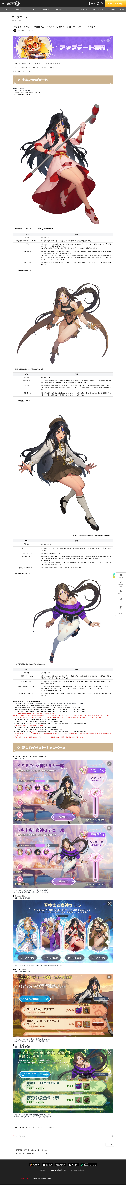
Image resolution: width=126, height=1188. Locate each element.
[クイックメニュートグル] (114, 575)
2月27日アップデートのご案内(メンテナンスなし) (31, 1150)
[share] (112, 1136)
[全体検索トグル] (102, 3)
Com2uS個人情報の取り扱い (58, 1170)
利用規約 (42, 1170)
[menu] (3, 3)
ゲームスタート (115, 3)
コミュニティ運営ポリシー (78, 1170)
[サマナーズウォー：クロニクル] (13, 3)
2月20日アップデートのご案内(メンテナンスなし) (31, 1153)
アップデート (19, 17)
